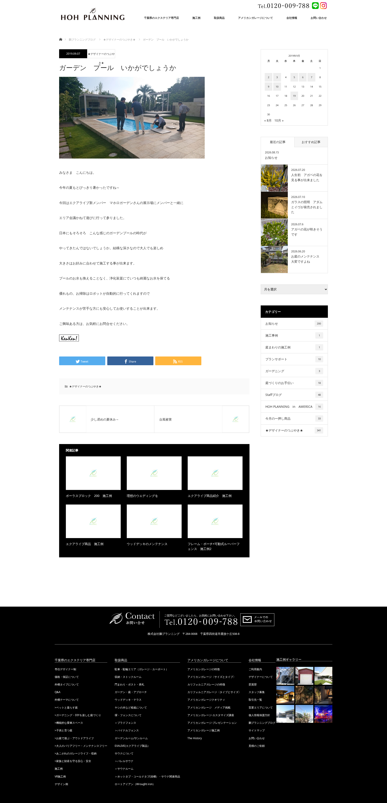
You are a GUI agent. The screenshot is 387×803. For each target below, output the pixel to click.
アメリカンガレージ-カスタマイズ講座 (210, 715)
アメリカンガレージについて (255, 18)
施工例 (196, 18)
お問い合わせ (319, 18)
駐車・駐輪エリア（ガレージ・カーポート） (141, 669)
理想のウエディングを (142, 496)
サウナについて (124, 753)
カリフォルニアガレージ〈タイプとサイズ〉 (214, 692)
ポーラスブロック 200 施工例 (89, 496)
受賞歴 (253, 684)
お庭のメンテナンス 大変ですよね (306, 258)
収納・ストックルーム (128, 677)
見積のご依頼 (257, 746)
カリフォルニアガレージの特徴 (206, 684)
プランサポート (293, 359)
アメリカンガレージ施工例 (203, 730)
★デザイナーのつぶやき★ (101, 55)
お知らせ (271, 157)
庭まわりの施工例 (292, 347)
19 (294, 95)
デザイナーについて (261, 677)
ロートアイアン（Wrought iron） (135, 784)
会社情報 (291, 18)
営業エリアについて (261, 707)
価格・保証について (67, 677)
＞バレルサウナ (124, 761)
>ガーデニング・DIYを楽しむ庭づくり (78, 715)
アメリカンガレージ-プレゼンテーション (212, 723)
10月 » (279, 120)
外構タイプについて (67, 684)
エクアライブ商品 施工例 (84, 544)
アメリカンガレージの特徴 (203, 669)
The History (194, 738)
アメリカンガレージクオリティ (206, 700)
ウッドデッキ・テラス (128, 700)
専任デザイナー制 (65, 669)
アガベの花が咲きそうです (306, 231)
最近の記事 (278, 142)
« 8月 (268, 120)
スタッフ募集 (257, 692)
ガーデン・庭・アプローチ (131, 692)
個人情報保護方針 (259, 715)
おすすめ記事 (311, 142)
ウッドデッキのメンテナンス (147, 544)
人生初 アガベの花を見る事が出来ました (306, 177)
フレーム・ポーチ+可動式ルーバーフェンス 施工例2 (214, 546)
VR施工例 (60, 776)
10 (277, 86)
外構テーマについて (67, 700)
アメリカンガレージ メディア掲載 (208, 707)
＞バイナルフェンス (127, 730)
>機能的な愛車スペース (69, 723)
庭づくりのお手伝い (293, 383)
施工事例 (292, 335)
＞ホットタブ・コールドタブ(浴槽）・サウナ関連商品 (147, 776)
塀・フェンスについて (128, 715)
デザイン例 (61, 784)
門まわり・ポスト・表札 (129, 684)
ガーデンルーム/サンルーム (131, 738)
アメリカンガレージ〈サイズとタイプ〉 (211, 677)
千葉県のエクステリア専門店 (161, 18)
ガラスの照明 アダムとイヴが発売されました (306, 207)
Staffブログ (293, 395)
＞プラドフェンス (125, 723)
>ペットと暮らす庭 (66, 707)
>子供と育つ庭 (63, 730)
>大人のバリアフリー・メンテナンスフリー (81, 746)
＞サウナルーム (124, 769)
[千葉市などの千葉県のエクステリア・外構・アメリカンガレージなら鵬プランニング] (92, 14)
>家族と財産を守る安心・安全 (73, 761)
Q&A (57, 692)
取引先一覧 (255, 700)
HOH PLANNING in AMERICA (293, 406)
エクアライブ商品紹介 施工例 (210, 496)
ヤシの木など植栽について (131, 707)
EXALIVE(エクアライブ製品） (132, 746)
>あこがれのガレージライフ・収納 (76, 753)
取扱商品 (219, 18)
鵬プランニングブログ (262, 723)
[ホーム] (60, 34)
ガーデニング (292, 371)
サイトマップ (257, 730)
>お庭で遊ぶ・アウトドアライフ (74, 738)
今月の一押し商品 (293, 418)
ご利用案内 (255, 669)
